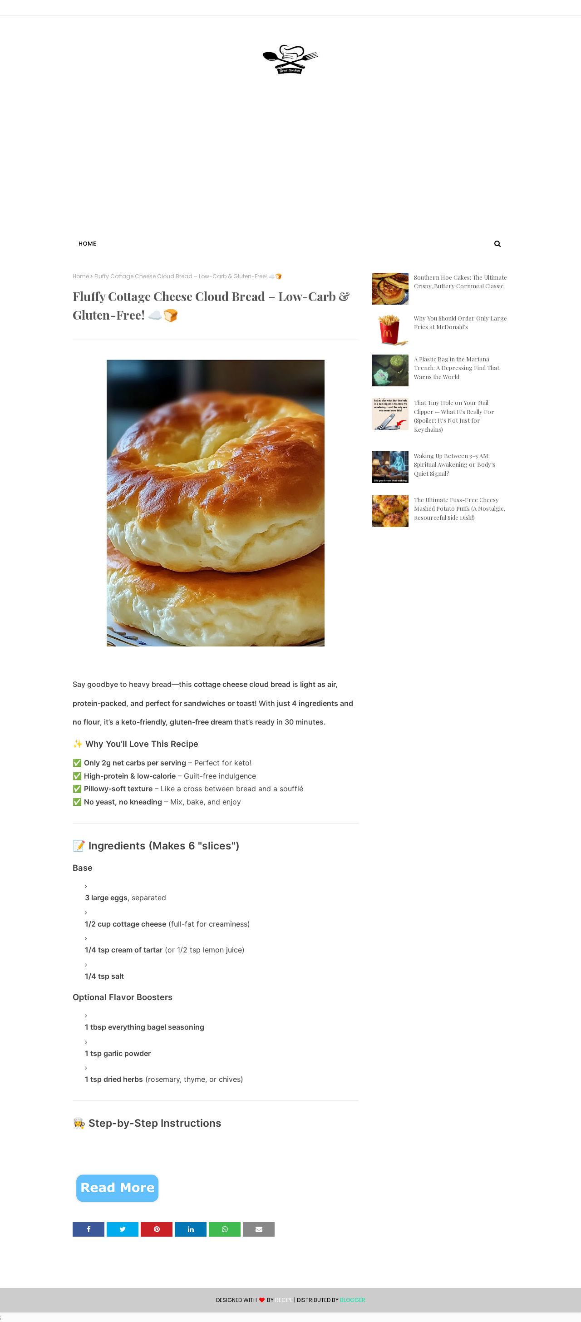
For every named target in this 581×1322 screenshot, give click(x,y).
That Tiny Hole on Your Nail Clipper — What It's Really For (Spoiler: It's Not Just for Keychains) (454, 416)
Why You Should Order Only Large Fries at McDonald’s (460, 322)
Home (81, 276)
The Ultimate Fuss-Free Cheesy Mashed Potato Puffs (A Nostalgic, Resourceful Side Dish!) (459, 508)
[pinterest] (504, 9)
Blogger (352, 1300)
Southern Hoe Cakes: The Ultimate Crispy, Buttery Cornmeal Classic (460, 281)
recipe (284, 1300)
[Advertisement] (290, 169)
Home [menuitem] (87, 243)
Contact (87, 9)
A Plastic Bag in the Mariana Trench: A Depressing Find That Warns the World (456, 367)
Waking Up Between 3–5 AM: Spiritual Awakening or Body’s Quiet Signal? (454, 464)
